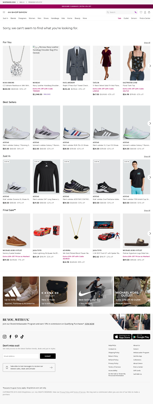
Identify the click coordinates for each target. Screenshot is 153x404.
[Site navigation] (4, 12)
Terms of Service (115, 367)
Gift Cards (137, 370)
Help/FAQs (112, 345)
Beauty (77, 18)
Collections (137, 360)
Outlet (126, 18)
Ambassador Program (141, 353)
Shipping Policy (114, 353)
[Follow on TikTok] (22, 338)
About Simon (137, 363)
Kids (63, 18)
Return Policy (113, 356)
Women (32, 18)
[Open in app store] (122, 338)
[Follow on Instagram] (5, 338)
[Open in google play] (141, 338)
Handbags (55, 18)
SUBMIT (48, 356)
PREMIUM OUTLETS (35, 2)
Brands (13, 18)
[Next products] (150, 66)
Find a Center (145, 18)
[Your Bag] (149, 13)
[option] (16, 68)
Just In (5, 18)
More (85, 18)
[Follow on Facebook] (11, 338)
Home (69, 18)
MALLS (22, 2)
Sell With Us (137, 374)
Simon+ (134, 18)
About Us (136, 345)
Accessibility (113, 370)
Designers (22, 18)
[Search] (122, 12)
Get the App (137, 356)
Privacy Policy (113, 363)
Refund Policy (113, 360)
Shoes (46, 18)
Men (39, 18)
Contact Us (112, 349)
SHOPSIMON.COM (9, 2)
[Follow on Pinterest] (17, 338)
